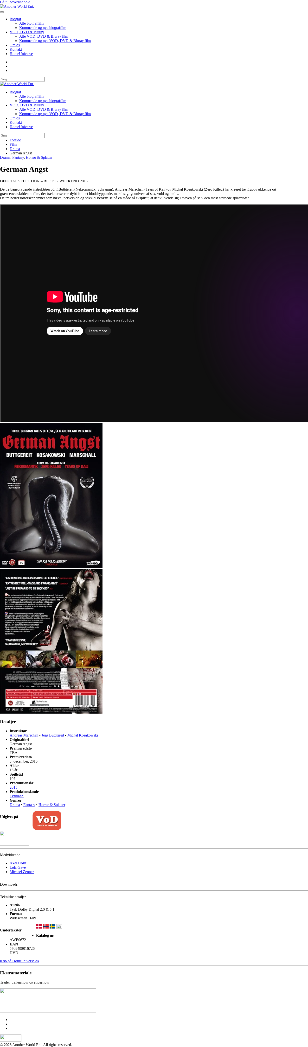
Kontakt (16, 49)
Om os (15, 45)
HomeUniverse (21, 54)
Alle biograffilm (31, 23)
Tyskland (17, 796)
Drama (5, 157)
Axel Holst (18, 863)
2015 (13, 787)
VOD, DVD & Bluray (27, 32)
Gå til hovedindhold (15, 2)
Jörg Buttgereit (53, 735)
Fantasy (18, 157)
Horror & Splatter (39, 157)
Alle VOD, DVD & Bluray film (43, 36)
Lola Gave (18, 867)
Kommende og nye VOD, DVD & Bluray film (55, 41)
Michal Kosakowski (82, 735)
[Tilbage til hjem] (17, 6)
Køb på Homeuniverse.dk (19, 961)
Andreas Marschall (24, 735)
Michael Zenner (22, 872)
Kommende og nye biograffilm (42, 28)
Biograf (15, 19)
